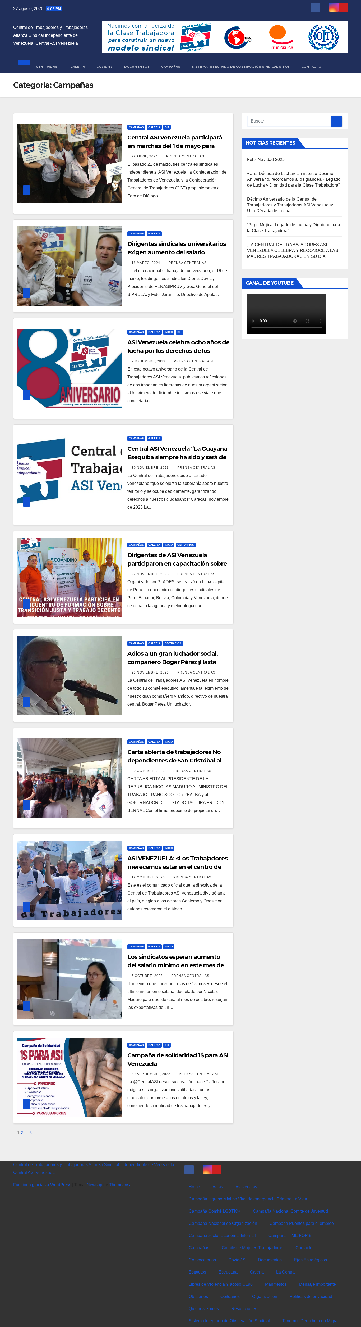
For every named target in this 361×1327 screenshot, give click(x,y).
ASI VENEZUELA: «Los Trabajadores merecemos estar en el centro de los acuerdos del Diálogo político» (177, 867)
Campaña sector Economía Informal (222, 1235)
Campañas (170, 67)
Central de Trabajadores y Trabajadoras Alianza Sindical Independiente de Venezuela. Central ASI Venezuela (50, 35)
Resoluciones (244, 1308)
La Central (286, 1272)
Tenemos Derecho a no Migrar (310, 1321)
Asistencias (246, 1187)
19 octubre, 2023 (149, 877)
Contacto (311, 67)
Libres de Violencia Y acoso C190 (221, 1284)
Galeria (77, 67)
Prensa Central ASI (185, 156)
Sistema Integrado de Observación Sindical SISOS (241, 67)
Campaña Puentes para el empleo (302, 1223)
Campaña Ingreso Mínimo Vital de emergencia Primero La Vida (248, 1199)
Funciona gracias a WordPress (42, 1184)
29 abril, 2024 (145, 156)
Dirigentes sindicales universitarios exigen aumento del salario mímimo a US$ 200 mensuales (176, 252)
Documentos (137, 67)
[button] (14, 66)
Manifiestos (275, 1284)
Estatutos (197, 1272)
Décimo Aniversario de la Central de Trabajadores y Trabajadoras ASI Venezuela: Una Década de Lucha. (290, 205)
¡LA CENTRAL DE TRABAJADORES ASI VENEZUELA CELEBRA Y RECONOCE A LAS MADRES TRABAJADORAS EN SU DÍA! (292, 250)
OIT (167, 127)
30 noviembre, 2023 (151, 468)
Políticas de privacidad (311, 1296)
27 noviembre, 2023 (151, 574)
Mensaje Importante (317, 1284)
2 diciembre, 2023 (149, 361)
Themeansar (121, 1184)
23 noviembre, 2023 (151, 672)
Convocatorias (202, 1260)
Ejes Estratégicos (310, 1260)
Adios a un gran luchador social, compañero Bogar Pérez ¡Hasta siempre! (172, 662)
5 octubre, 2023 (148, 976)
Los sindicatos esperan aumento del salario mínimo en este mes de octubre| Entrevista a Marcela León (177, 965)
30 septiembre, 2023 (152, 1074)
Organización (264, 1296)
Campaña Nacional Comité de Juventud (290, 1211)
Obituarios (185, 544)
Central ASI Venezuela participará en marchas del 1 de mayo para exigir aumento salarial (174, 146)
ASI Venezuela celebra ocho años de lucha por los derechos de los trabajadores (178, 351)
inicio (169, 332)
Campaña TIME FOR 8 (289, 1235)
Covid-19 (104, 67)
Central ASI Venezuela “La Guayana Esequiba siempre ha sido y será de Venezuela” (177, 457)
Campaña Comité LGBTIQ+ (214, 1211)
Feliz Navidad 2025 (266, 159)
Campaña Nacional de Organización (223, 1223)
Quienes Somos (204, 1308)
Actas (217, 1187)
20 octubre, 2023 (149, 771)
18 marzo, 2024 (146, 263)
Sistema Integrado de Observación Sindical (229, 1321)
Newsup (94, 1184)
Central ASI (47, 67)
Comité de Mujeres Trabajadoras (252, 1247)
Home (194, 1187)
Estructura (228, 1272)
